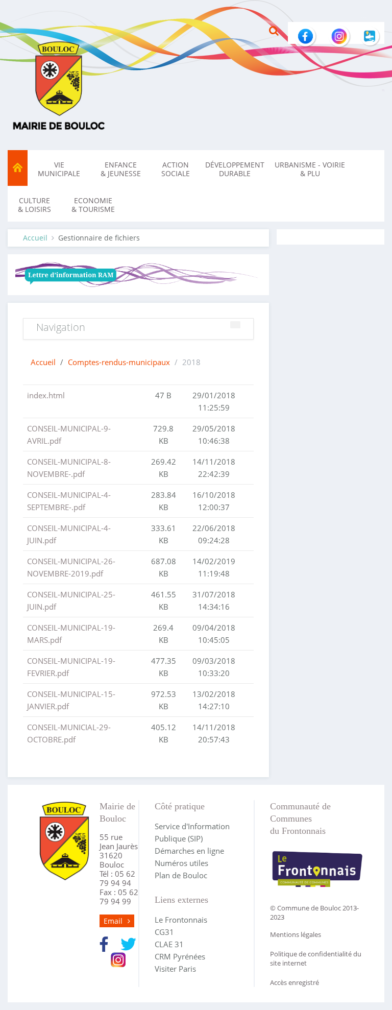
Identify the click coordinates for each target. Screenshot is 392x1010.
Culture (34, 205)
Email (113, 921)
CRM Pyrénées (180, 956)
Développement (234, 169)
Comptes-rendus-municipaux (119, 362)
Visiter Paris (175, 969)
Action (175, 169)
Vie (59, 169)
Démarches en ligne (189, 851)
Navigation (60, 327)
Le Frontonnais (181, 920)
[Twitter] (128, 943)
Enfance (121, 169)
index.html (46, 395)
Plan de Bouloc (181, 875)
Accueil (35, 238)
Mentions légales (295, 934)
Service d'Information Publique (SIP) (192, 832)
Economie (93, 205)
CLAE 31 (169, 944)
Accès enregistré (294, 982)
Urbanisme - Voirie (310, 169)
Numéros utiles (181, 863)
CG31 (164, 932)
